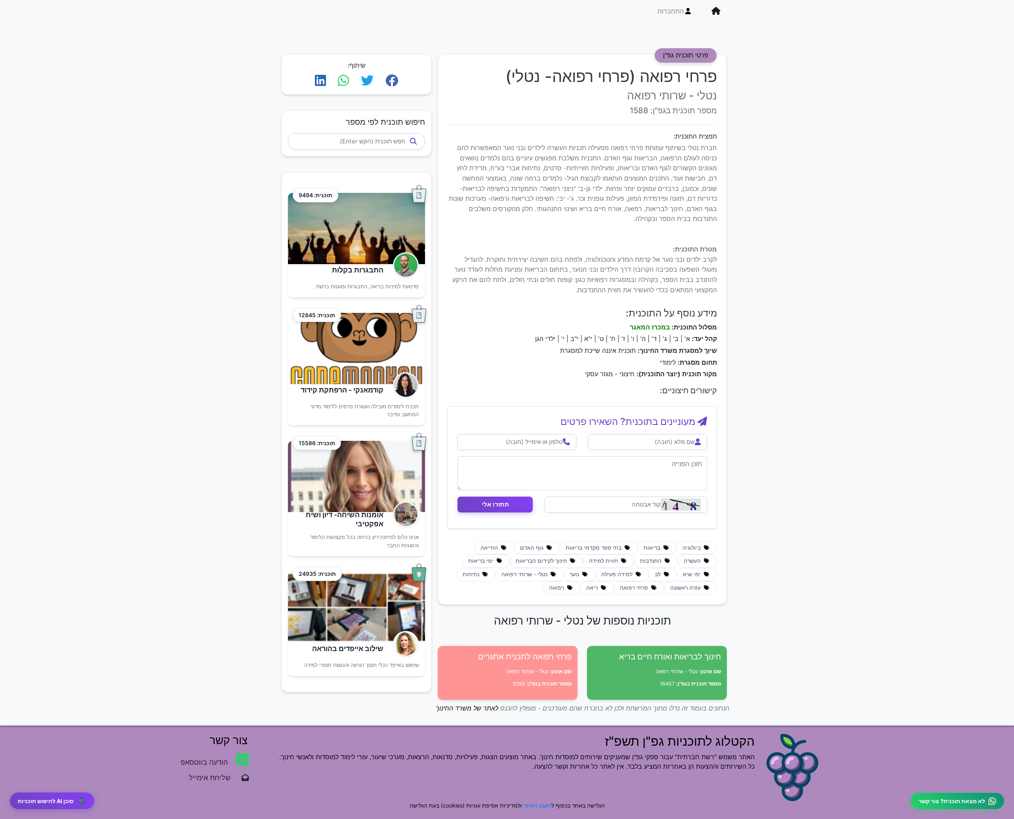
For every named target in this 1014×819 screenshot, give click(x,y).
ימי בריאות (481, 561)
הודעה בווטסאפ (205, 762)
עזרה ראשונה (686, 588)
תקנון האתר (537, 805)
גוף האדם (532, 548)
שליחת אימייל (213, 777)
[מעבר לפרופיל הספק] (403, 265)
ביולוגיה (692, 548)
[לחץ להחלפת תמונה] (681, 504)
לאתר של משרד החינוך (467, 708)
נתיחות (472, 574)
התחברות (671, 11)
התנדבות (651, 561)
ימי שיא (692, 574)
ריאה (592, 588)
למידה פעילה (617, 574)
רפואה (557, 588)
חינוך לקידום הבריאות (542, 561)
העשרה (693, 561)
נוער (575, 574)
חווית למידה (604, 561)
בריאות (653, 548)
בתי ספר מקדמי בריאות (594, 548)
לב (658, 574)
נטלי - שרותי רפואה (525, 574)
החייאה (489, 548)
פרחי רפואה (635, 588)
